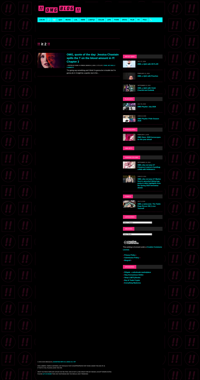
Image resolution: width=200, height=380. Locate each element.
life (109, 20)
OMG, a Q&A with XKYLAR (148, 64)
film (132, 20)
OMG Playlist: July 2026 (147, 107)
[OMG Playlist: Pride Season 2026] (129, 121)
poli (145, 20)
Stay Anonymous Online (133, 275)
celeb (101, 20)
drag (124, 20)
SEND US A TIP (71, 362)
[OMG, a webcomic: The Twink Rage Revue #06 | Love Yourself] (129, 206)
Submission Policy (131, 258)
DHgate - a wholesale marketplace (137, 272)
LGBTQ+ (91, 20)
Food (105, 65)
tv (138, 20)
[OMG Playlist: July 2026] (129, 109)
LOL (76, 20)
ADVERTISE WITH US (59, 362)
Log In (42, 20)
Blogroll (127, 260)
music (68, 20)
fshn (116, 20)
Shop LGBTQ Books (132, 277)
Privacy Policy (130, 255)
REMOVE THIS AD (78, 34)
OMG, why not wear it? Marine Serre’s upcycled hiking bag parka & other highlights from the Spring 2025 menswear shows (149, 183)
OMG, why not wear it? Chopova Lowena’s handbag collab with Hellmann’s (149, 167)
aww (83, 20)
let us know (47, 374)
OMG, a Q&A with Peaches (148, 76)
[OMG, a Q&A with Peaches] (129, 78)
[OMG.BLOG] (60, 8)
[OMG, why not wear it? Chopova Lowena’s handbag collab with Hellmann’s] (129, 167)
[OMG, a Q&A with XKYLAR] (129, 66)
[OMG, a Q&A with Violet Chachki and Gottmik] (129, 90)
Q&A (60, 20)
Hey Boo (111, 65)
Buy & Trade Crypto (132, 280)
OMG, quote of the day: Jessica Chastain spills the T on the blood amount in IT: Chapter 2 (93, 58)
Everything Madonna (132, 283)
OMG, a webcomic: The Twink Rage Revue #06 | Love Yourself (149, 206)
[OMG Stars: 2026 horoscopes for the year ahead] (129, 139)
